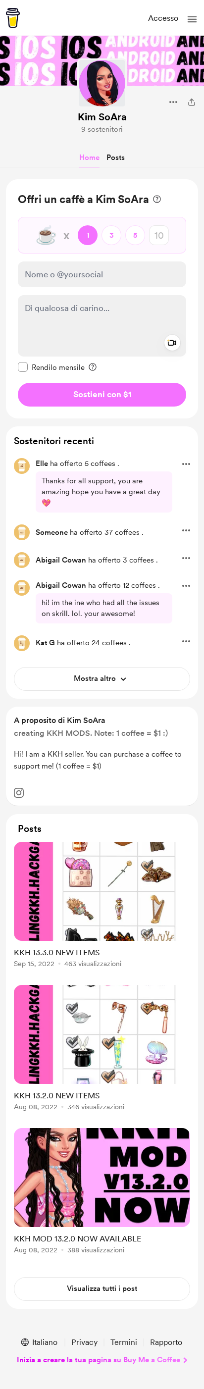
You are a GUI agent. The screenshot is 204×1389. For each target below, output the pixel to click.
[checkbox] (51, 366)
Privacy (84, 1342)
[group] (102, 910)
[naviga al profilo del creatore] (102, 83)
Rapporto (166, 1342)
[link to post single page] (102, 906)
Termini (123, 1342)
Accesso (163, 18)
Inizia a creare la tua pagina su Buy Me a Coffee (98, 1359)
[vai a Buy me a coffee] (13, 18)
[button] (192, 19)
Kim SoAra (102, 117)
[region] (102, 298)
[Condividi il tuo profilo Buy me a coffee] (191, 102)
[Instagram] (19, 793)
